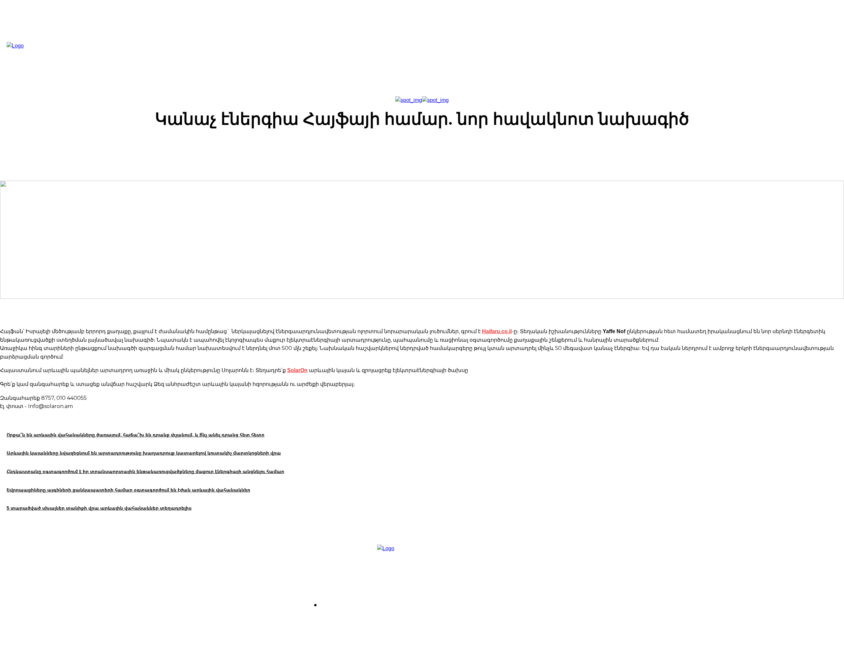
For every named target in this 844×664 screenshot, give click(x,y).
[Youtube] (450, 623)
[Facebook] (394, 623)
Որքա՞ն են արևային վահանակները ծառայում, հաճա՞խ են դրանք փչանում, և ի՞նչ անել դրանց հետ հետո (135, 434)
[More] (533, 148)
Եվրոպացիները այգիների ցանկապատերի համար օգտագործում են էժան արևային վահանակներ (128, 490)
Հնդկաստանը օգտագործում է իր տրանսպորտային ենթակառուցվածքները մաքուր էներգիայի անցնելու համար (145, 471)
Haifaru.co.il (497, 331)
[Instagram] (412, 623)
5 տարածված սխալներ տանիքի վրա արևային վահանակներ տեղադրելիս (99, 508)
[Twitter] (431, 623)
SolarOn (297, 370)
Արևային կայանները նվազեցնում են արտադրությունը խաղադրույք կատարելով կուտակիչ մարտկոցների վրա (144, 453)
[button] (496, 56)
